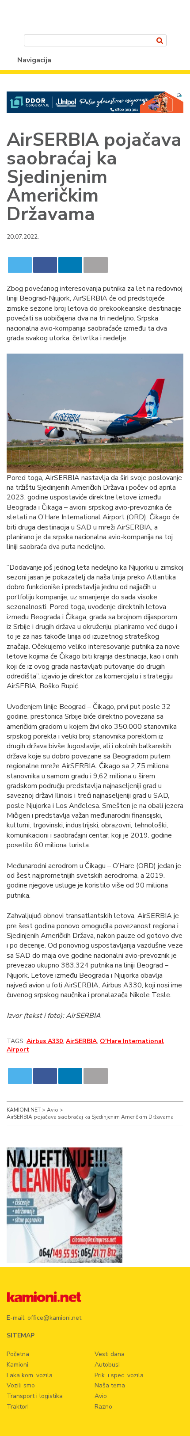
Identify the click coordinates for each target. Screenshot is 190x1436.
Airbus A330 (45, 1041)
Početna (18, 1354)
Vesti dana (110, 1354)
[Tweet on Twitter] (20, 265)
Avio (101, 1396)
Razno (103, 1406)
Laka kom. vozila (30, 1375)
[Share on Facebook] (45, 265)
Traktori (18, 1406)
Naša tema (110, 1385)
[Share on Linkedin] (70, 265)
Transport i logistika (35, 1396)
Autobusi (107, 1364)
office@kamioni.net (54, 1318)
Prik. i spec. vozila (119, 1375)
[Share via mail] (96, 265)
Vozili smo (21, 1385)
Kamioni (17, 1364)
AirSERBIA (81, 1041)
